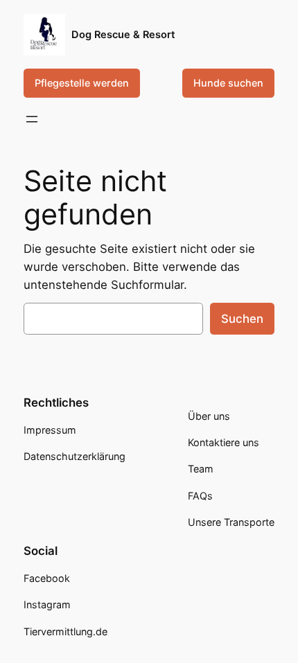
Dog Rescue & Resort (123, 34)
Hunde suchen (228, 83)
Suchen (242, 319)
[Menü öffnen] (32, 119)
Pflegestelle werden (82, 83)
